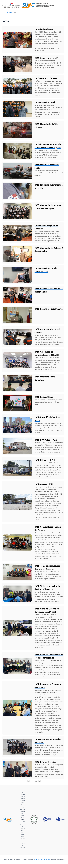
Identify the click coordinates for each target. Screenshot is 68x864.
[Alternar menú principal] (64, 5)
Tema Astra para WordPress (41, 859)
